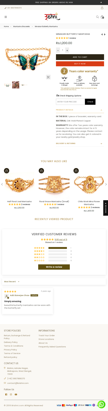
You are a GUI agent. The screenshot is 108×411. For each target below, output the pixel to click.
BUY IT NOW (80, 63)
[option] (28, 57)
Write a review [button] (54, 266)
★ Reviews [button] (105, 208)
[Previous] (102, 34)
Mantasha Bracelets (21, 26)
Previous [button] (7, 56)
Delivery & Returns (65, 143)
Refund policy (10, 357)
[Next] (104, 34)
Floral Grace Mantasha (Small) (54, 201)
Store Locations (46, 339)
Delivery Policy (11, 342)
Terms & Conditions (13, 345)
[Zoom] (48, 77)
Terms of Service (12, 353)
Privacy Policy (10, 349)
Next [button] (49, 56)
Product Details (64, 110)
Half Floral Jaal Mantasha (19, 201)
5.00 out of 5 (61, 239)
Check (90, 101)
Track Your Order (47, 335)
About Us (43, 343)
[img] (10, 291)
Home (6, 26)
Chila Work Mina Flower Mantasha (89, 203)
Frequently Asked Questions (52, 346)
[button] (62, 38)
